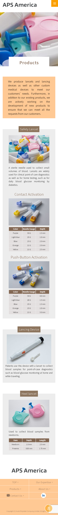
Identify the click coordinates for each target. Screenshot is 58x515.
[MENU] (54, 1)
